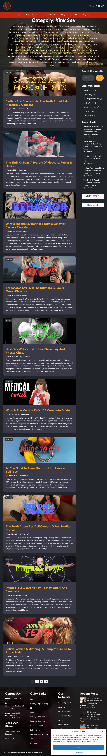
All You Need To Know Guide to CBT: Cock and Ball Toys (37, 469)
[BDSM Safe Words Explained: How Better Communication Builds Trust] (83, 714)
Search (99, 78)
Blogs (63, 15)
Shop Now (86, 15)
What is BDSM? (31, 15)
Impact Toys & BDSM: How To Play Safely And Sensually (36, 589)
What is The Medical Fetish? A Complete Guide (38, 410)
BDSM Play (9, 134)
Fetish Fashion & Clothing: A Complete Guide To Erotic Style (38, 650)
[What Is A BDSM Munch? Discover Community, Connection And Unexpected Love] (83, 700)
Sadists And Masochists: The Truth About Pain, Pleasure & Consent (37, 103)
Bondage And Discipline (40, 717)
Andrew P (24, 109)
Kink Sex (8, 72)
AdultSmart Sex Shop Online (33, 753)
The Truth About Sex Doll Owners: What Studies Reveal (38, 528)
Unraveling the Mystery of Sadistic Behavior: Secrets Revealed (36, 225)
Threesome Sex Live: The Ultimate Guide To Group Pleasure (35, 289)
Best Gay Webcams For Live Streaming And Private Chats (35, 350)
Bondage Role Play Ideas (40, 721)
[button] (103, 731)
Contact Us (79, 752)
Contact (33, 743)
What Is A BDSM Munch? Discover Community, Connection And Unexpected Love (91, 703)
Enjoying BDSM (49, 15)
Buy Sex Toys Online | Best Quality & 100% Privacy (92, 158)
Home (19, 15)
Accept (78, 747)
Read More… (32, 123)
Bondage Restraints (91, 99)
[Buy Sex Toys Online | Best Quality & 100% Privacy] (83, 727)
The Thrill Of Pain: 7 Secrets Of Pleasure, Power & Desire (39, 164)
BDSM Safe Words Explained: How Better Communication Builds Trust (90, 716)
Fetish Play (9, 498)
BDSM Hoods (88, 90)
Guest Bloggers (89, 107)
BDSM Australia (64, 711)
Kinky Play (87, 116)
